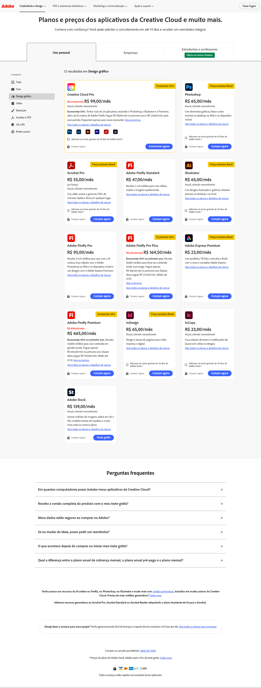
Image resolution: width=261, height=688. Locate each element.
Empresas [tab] (131, 53)
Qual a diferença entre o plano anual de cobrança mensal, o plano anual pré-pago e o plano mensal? (110, 560)
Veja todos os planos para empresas (197, 626)
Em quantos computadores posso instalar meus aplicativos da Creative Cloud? (94, 489)
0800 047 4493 (148, 650)
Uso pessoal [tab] (61, 52)
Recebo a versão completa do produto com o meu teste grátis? (83, 504)
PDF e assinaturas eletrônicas (68, 6)
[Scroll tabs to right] (258, 52)
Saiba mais (155, 595)
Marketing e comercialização (108, 6)
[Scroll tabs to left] (3, 52)
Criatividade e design (31, 6)
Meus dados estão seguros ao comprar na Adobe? (73, 518)
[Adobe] (8, 6)
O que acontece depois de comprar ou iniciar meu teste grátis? (82, 546)
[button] (115, 668)
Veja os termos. (133, 120)
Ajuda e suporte (142, 6)
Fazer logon (249, 6)
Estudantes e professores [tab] (199, 49)
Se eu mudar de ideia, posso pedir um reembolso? (73, 532)
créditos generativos (163, 591)
